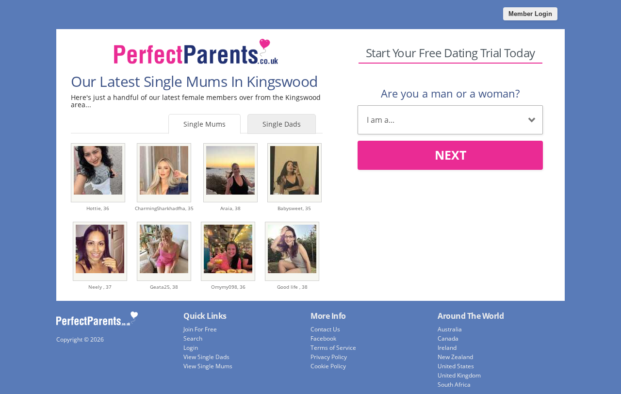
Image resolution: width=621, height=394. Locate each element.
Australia (450, 329)
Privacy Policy (328, 357)
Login (190, 348)
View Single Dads (206, 357)
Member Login (530, 13)
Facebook (323, 338)
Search (192, 338)
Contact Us (325, 329)
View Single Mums (207, 366)
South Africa (454, 384)
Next (450, 155)
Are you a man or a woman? (450, 93)
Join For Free (200, 329)
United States (456, 366)
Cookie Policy (328, 366)
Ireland (447, 348)
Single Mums (204, 124)
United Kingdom (459, 375)
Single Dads (281, 124)
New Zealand (455, 357)
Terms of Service (333, 348)
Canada (448, 338)
